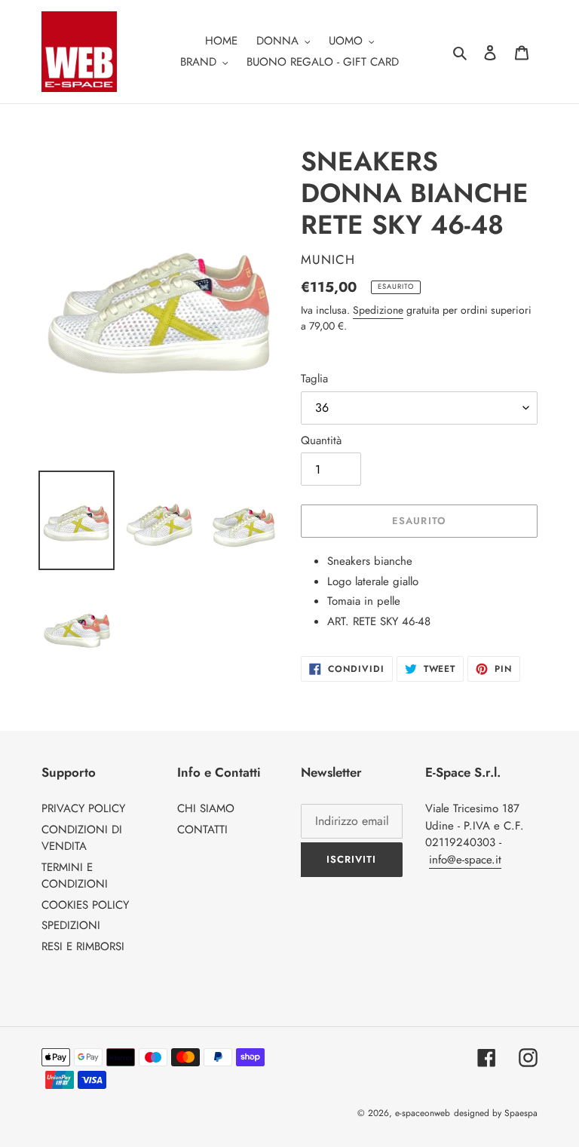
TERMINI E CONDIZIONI (74, 876)
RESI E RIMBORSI (82, 946)
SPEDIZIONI (70, 925)
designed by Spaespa (496, 1113)
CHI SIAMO (205, 808)
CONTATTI (202, 829)
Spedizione (378, 309)
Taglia (314, 378)
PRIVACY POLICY (83, 808)
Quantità (321, 440)
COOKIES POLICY (85, 905)
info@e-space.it (465, 859)
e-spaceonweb (422, 1113)
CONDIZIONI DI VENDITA (81, 838)
